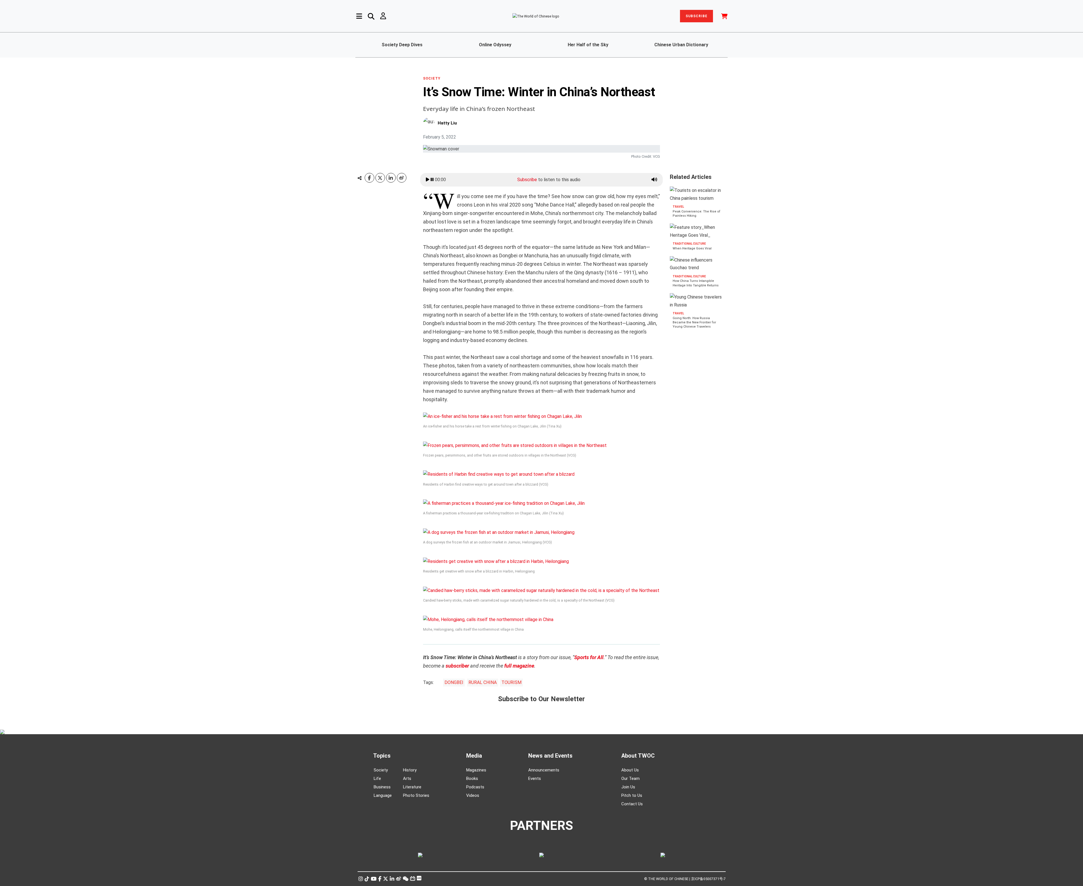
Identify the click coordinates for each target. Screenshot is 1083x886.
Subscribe (527, 179)
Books (472, 778)
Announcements (543, 770)
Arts (407, 778)
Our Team (630, 778)
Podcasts (475, 786)
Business (382, 786)
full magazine (519, 666)
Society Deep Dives (402, 44)
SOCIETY (432, 78)
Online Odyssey (495, 44)
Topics (382, 755)
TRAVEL (678, 206)
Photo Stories (416, 795)
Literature (412, 786)
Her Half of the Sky (588, 44)
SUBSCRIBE (696, 16)
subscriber (457, 666)
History (410, 770)
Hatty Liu (447, 123)
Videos (472, 795)
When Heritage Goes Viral (692, 248)
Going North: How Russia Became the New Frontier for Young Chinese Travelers (694, 322)
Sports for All (589, 657)
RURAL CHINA (482, 682)
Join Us (628, 786)
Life (377, 778)
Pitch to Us (631, 795)
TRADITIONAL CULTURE (689, 243)
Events (534, 778)
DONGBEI (453, 682)
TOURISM (511, 682)
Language (383, 795)
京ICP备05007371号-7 (708, 879)
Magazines (476, 770)
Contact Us (632, 803)
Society (381, 770)
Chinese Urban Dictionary (681, 44)
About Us (630, 770)
